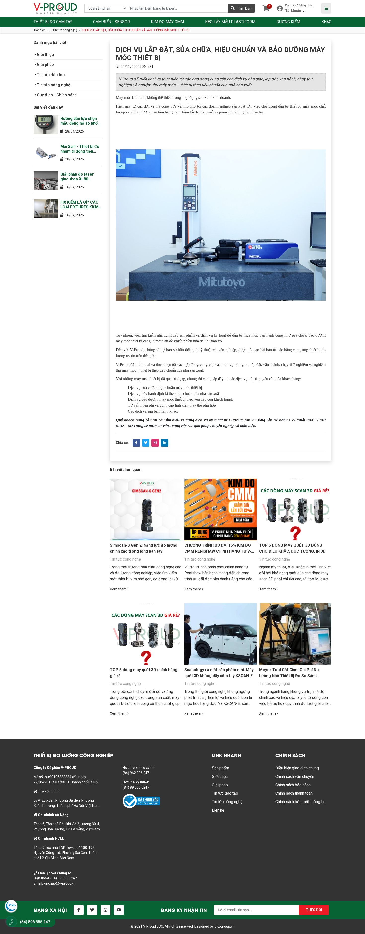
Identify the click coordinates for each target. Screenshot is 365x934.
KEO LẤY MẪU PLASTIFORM (230, 21)
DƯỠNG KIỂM (288, 21)
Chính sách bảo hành (293, 785)
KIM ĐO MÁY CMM (167, 21)
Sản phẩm (220, 768)
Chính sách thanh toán (294, 793)
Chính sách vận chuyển (294, 776)
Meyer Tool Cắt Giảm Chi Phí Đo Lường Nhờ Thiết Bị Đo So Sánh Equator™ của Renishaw (289, 675)
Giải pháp (45, 64)
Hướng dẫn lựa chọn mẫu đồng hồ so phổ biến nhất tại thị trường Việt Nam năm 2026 (81, 121)
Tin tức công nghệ (65, 30)
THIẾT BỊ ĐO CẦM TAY (53, 21)
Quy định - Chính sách (56, 95)
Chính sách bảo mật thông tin (300, 801)
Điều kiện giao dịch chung (297, 768)
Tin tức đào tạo (50, 74)
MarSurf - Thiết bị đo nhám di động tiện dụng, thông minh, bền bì (80, 149)
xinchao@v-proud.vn (60, 883)
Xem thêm (118, 589)
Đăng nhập (306, 5)
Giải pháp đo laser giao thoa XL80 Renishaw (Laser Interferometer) (77, 176)
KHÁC (326, 21)
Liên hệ (218, 810)
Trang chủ (40, 30)
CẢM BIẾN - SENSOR (111, 21)
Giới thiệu (45, 54)
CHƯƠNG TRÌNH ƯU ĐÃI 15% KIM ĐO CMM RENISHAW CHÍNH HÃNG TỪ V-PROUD (217, 551)
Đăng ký (290, 5)
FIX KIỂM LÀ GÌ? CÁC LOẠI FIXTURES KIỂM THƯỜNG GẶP (79, 204)
